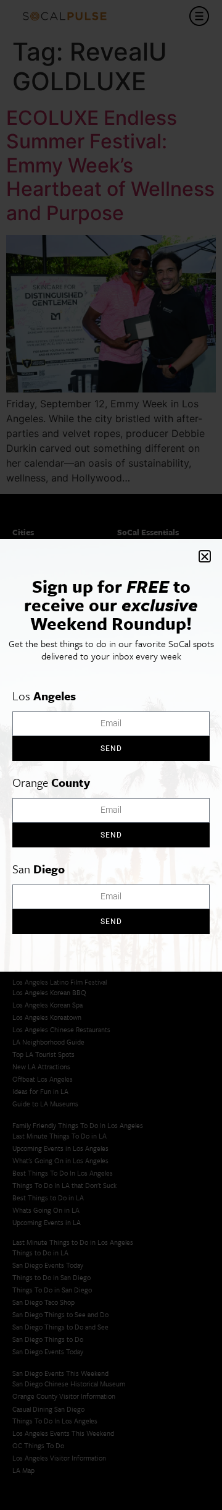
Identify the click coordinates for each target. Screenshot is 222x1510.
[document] (111, 755)
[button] (205, 556)
